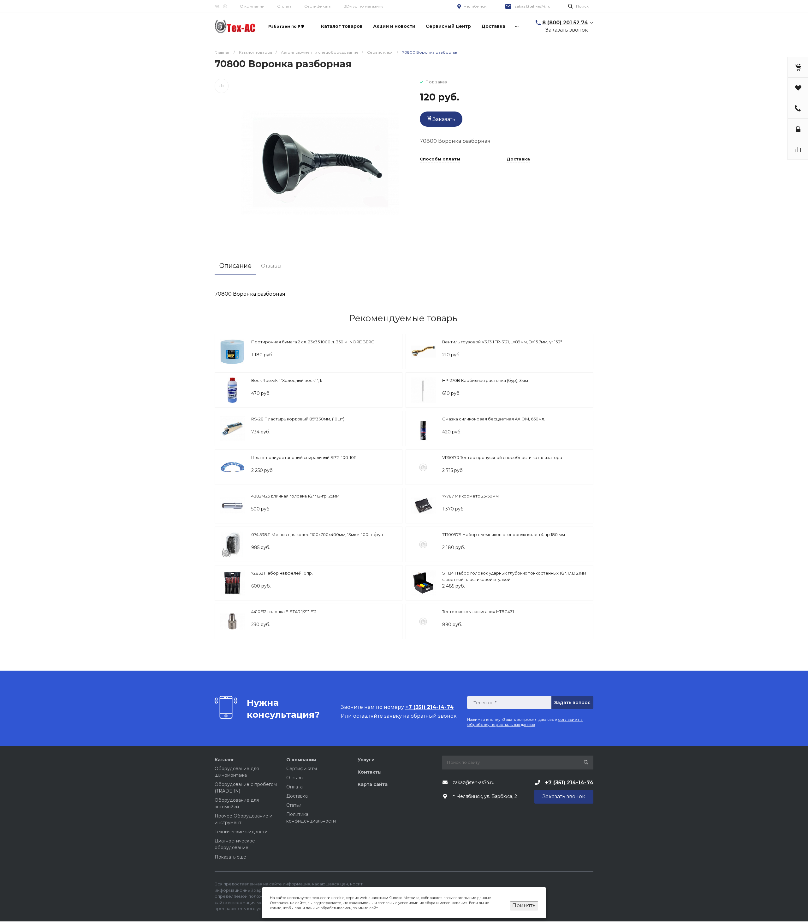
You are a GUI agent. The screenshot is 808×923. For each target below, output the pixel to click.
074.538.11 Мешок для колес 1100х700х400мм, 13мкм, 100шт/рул (317, 534)
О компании (252, 6)
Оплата (284, 6)
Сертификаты (317, 6)
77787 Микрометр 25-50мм (470, 495)
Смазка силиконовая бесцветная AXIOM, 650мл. (493, 418)
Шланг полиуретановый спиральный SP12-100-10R (304, 457)
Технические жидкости (241, 832)
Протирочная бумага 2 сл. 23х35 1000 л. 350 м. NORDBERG (312, 341)
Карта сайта (373, 784)
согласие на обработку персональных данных (525, 722)
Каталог (225, 760)
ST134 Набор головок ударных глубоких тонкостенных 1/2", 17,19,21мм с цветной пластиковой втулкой (514, 576)
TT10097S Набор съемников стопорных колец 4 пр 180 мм (503, 534)
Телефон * (484, 702)
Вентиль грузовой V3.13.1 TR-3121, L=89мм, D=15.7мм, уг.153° (502, 341)
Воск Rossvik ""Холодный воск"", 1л (287, 380)
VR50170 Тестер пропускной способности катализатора (502, 457)
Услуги (366, 760)
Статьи (293, 805)
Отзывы (294, 778)
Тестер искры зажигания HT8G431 (478, 611)
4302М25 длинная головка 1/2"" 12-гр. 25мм (295, 495)
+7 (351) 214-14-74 (569, 783)
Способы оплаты (440, 159)
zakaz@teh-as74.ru (532, 6)
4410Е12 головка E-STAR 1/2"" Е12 (284, 611)
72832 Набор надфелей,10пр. (282, 573)
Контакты (370, 772)
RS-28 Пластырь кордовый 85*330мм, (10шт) (297, 418)
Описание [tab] (235, 265)
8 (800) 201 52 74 (565, 23)
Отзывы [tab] (271, 266)
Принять (524, 905)
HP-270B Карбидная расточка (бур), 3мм (485, 380)
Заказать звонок (566, 30)
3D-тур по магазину (363, 6)
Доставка (518, 159)
